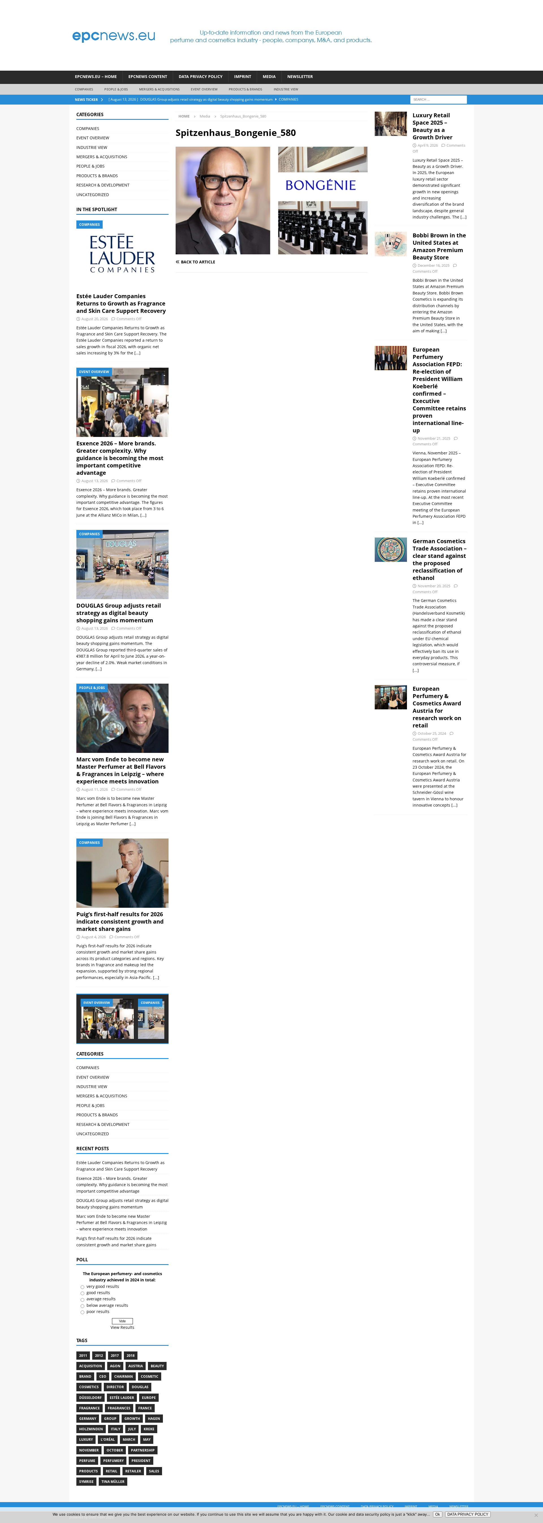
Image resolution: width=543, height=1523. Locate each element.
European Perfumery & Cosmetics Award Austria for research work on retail (437, 707)
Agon (115, 1366)
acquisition (90, 1366)
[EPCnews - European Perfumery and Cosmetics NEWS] (222, 67)
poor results (98, 1311)
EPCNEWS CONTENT (147, 76)
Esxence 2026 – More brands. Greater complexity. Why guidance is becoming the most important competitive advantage (119, 457)
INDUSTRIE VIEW (286, 89)
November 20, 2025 (434, 585)
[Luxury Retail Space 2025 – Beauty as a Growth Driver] (391, 165)
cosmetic (149, 1376)
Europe (149, 1397)
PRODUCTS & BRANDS (245, 89)
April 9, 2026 (428, 145)
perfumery (113, 1460)
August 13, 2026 (94, 480)
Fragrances (119, 1408)
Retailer (133, 1471)
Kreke (149, 1429)
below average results (107, 1305)
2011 (83, 1355)
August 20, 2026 (94, 318)
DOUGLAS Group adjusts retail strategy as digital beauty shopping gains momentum (118, 613)
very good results (103, 1286)
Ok (437, 1514)
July (132, 1429)
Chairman (123, 1376)
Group (110, 1418)
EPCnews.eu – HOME (96, 76)
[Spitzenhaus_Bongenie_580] (271, 251)
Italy (115, 1429)
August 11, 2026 (94, 789)
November (89, 1450)
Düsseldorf (90, 1397)
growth (132, 1418)
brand (85, 1376)
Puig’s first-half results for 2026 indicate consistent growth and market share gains (120, 921)
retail (111, 1471)
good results (98, 1292)
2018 (131, 1355)
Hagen (154, 1418)
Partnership (143, 1450)
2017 (115, 1355)
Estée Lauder (122, 1397)
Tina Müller (113, 1481)
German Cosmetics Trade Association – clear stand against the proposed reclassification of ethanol (440, 559)
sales (154, 1471)
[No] (536, 1515)
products (88, 1471)
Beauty (157, 1366)
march (129, 1439)
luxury (86, 1439)
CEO (102, 1376)
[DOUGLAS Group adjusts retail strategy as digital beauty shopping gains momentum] (122, 564)
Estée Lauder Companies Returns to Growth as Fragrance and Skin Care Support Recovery (121, 303)
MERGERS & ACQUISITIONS (159, 89)
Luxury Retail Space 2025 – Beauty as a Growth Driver (433, 126)
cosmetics (89, 1387)
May (146, 1439)
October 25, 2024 (432, 733)
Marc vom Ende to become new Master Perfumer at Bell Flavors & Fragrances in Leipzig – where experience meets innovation (121, 770)
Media (269, 76)
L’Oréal (108, 1439)
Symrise (86, 1481)
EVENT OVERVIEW (204, 89)
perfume (87, 1460)
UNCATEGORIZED (92, 194)
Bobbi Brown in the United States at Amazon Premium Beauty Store (439, 246)
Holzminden (91, 1429)
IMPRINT (242, 76)
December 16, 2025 (433, 265)
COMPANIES (84, 89)
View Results (122, 1327)
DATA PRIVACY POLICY (201, 76)
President (141, 1460)
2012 (99, 1355)
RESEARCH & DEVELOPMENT (103, 185)
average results (101, 1298)
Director (115, 1387)
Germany (87, 1418)
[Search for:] (438, 99)
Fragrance (89, 1408)
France (145, 1408)
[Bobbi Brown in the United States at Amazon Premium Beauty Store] (391, 281)
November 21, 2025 (434, 438)
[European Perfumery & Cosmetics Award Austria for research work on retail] (391, 745)
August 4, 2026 (93, 936)
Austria (135, 1366)
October (115, 1450)
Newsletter (300, 76)
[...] (137, 353)
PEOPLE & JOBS (116, 89)
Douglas (140, 1387)
